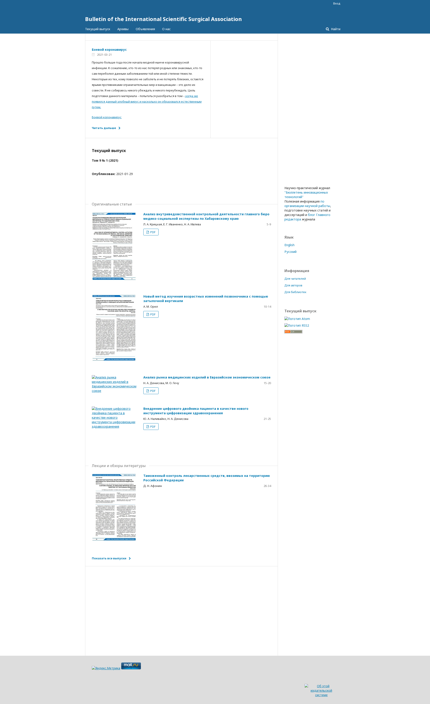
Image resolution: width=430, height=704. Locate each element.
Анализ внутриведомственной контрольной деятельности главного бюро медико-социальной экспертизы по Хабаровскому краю (206, 216)
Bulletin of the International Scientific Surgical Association (163, 19)
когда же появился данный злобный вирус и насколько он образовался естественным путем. (147, 101)
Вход (336, 3)
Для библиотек (295, 292)
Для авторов (293, 285)
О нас (166, 29)
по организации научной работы (307, 203)
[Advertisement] (181, 604)
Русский (290, 251)
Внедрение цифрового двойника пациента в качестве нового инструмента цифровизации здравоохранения (195, 410)
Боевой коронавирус (109, 49)
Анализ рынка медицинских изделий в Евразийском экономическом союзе (207, 377)
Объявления (145, 29)
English (289, 245)
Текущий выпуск (97, 29)
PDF (152, 232)
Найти (335, 29)
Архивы (123, 29)
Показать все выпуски (109, 558)
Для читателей (295, 279)
